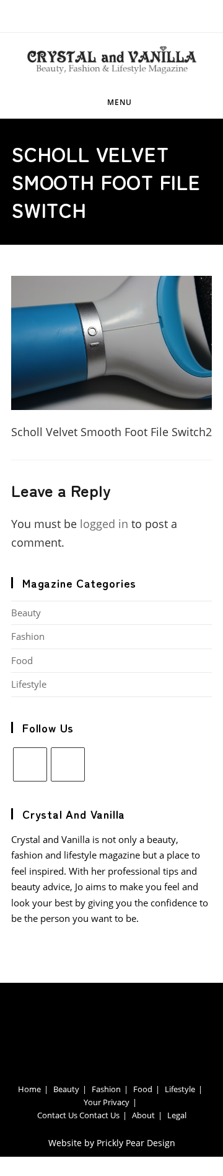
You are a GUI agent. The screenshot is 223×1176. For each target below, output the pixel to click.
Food (22, 660)
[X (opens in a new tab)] (95, 15)
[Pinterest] (68, 764)
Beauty (26, 612)
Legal (176, 1115)
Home (29, 1089)
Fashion (28, 636)
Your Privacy (106, 1102)
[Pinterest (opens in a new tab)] (116, 15)
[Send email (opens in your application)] (133, 15)
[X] (30, 764)
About (143, 1115)
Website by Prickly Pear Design (111, 1143)
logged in (104, 523)
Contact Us (57, 1115)
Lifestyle (28, 684)
